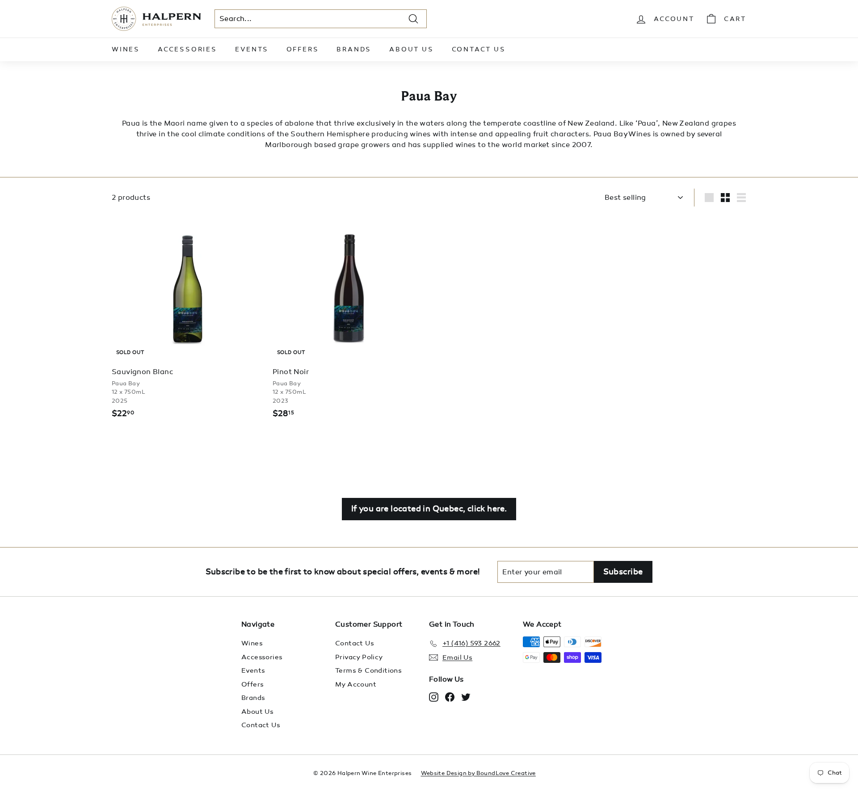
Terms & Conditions (368, 670)
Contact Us (479, 49)
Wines (126, 49)
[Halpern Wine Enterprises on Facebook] (449, 696)
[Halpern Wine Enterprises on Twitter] (466, 696)
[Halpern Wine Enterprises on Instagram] (433, 696)
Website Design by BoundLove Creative (478, 773)
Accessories (187, 49)
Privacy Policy (359, 657)
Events (252, 49)
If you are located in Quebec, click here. (429, 509)
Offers (302, 49)
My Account (355, 684)
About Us (411, 49)
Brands (353, 49)
